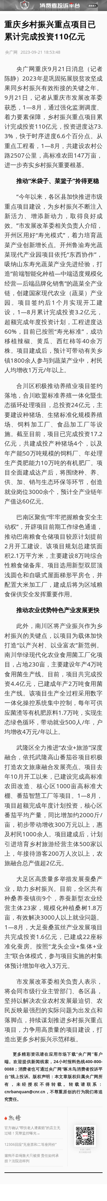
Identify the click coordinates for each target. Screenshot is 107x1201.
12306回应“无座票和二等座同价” (30, 1144)
